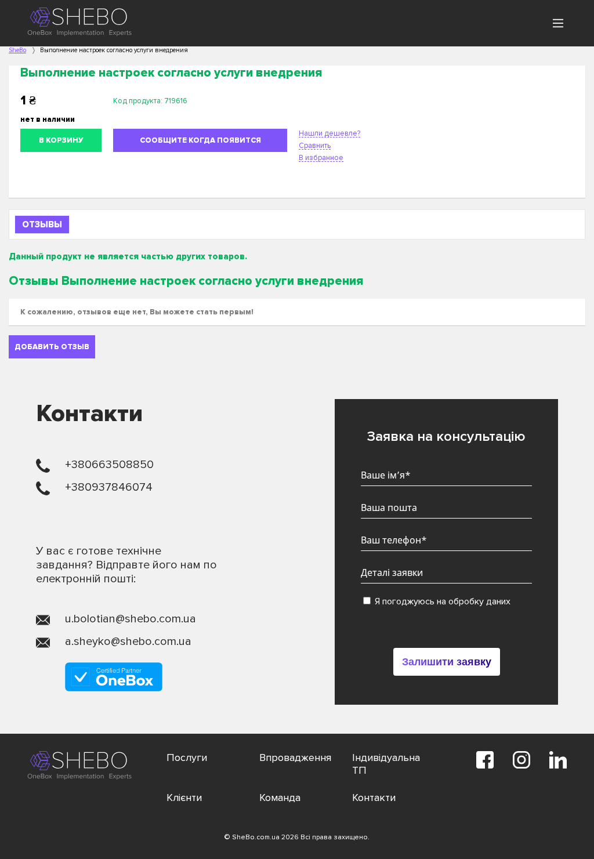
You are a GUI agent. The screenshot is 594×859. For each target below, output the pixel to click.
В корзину (61, 140)
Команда (279, 797)
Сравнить (315, 145)
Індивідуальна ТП (386, 764)
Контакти (374, 797)
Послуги (186, 757)
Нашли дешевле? (329, 133)
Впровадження (295, 757)
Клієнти (184, 797)
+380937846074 (109, 487)
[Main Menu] (558, 23)
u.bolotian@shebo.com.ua (130, 619)
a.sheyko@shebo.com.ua (128, 641)
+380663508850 (109, 465)
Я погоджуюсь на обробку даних (441, 601)
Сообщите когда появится (200, 140)
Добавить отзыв (52, 346)
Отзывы (42, 224)
